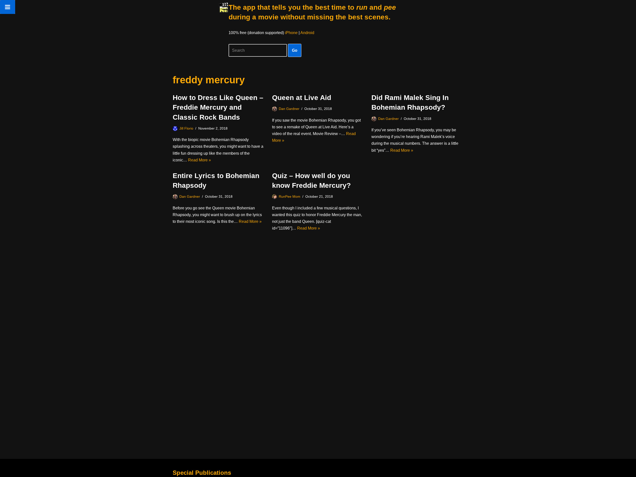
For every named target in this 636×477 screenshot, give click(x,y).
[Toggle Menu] (7, 7)
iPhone (291, 33)
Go (294, 50)
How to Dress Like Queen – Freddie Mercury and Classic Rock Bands (218, 107)
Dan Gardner (289, 109)
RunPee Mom (289, 196)
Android (307, 33)
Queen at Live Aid (301, 97)
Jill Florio (186, 128)
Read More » (199, 160)
